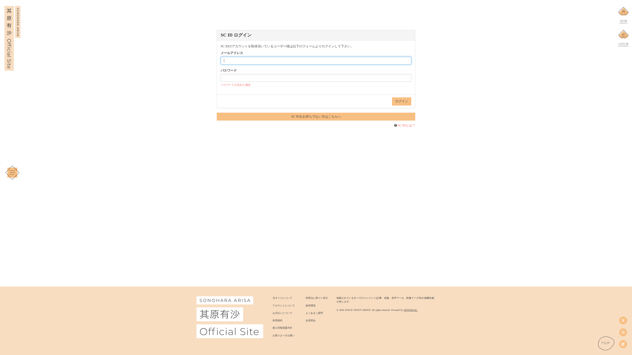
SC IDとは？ (406, 125)
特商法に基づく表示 (317, 298)
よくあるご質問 (314, 313)
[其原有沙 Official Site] (12, 68)
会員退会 (311, 320)
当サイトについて (282, 298)
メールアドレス (232, 53)
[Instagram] (623, 332)
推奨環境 (311, 305)
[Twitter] (623, 320)
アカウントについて (284, 305)
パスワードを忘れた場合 (236, 84)
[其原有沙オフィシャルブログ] (623, 344)
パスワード (229, 70)
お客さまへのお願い (284, 335)
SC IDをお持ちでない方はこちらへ (316, 116)
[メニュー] (12, 173)
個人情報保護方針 (282, 327)
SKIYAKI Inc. (411, 310)
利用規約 (277, 320)
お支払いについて (282, 313)
